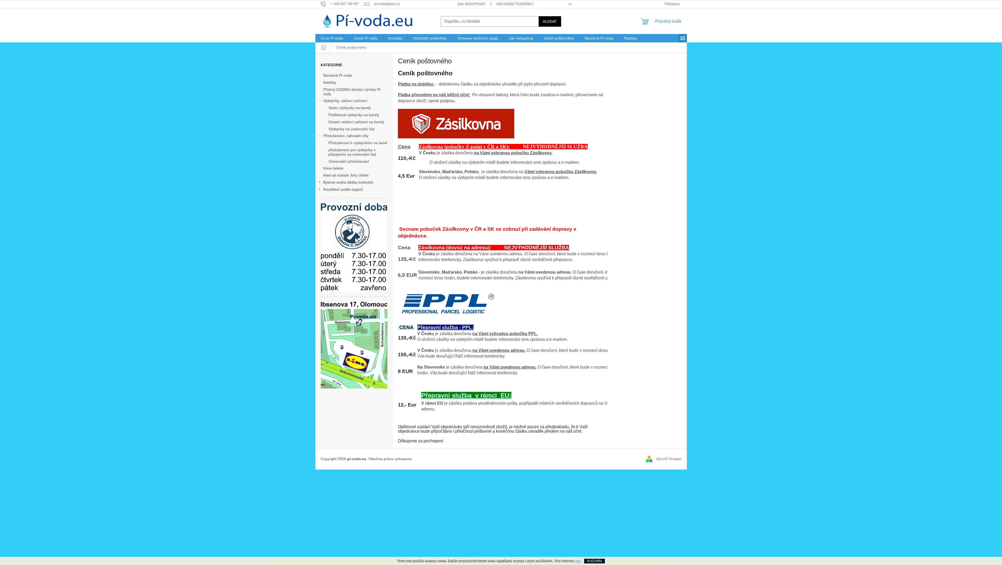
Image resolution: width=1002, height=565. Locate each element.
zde (578, 561)
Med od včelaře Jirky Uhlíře (346, 175)
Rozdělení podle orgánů (343, 189)
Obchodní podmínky (515, 4)
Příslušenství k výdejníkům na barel (357, 143)
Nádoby (329, 82)
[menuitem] (331, 38)
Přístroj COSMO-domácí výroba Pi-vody (352, 91)
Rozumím (594, 561)
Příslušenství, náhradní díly (345, 136)
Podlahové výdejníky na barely (353, 115)
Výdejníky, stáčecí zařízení (345, 101)
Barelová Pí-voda (337, 75)
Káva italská (333, 168)
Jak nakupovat (471, 4)
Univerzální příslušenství (348, 161)
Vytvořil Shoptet (669, 459)
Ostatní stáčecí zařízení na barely (356, 122)
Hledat (550, 21)
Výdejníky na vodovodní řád (351, 129)
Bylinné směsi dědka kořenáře (348, 182)
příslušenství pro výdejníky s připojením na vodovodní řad (352, 152)
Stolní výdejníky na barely (349, 108)
